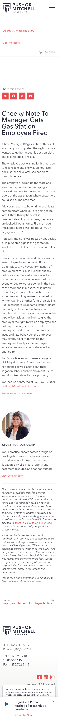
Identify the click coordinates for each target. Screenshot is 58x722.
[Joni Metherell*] (16, 425)
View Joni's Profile (12, 475)
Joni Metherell (11, 42)
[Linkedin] (46, 677)
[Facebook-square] (39, 677)
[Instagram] (52, 677)
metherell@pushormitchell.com (20, 386)
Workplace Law (25, 30)
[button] (5, 96)
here (38, 581)
